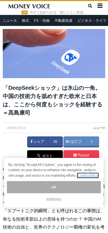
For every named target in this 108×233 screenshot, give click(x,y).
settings (53, 199)
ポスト (47, 156)
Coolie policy (88, 175)
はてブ (75, 142)
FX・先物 (42, 20)
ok (54, 187)
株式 (25, 20)
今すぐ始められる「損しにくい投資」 (58, 12)
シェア (38, 142)
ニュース (9, 20)
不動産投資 (64, 20)
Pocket (83, 155)
